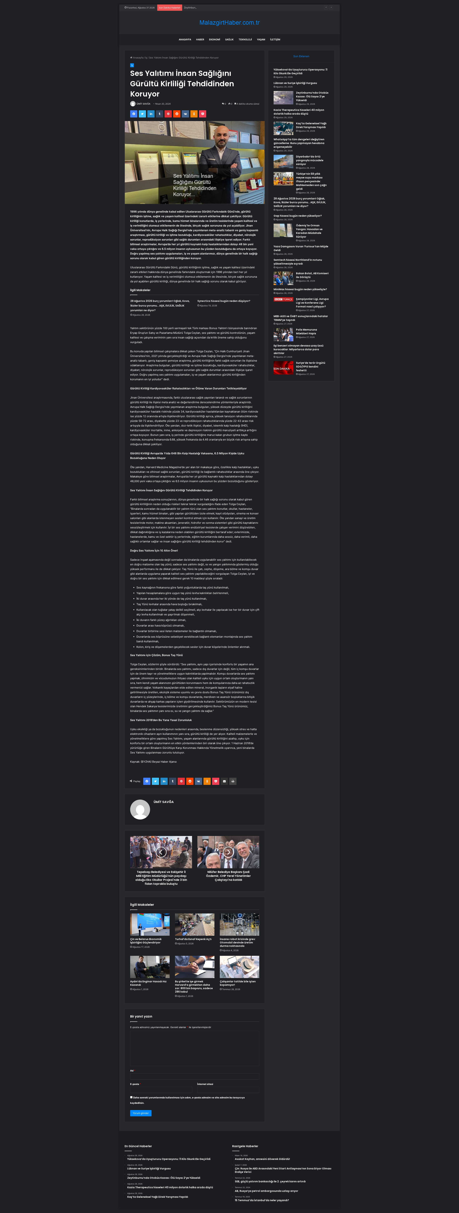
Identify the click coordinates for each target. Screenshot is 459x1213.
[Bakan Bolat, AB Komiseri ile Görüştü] (283, 278)
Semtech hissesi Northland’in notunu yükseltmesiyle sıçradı (298, 261)
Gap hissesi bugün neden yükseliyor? (298, 216)
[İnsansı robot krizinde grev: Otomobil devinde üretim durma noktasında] (239, 924)
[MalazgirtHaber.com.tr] (229, 22)
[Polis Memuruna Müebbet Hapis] (283, 334)
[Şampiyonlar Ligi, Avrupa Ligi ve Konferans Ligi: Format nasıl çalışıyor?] (283, 299)
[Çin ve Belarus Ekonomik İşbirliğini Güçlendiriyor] (150, 924)
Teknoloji (245, 39)
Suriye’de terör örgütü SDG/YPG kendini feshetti (310, 366)
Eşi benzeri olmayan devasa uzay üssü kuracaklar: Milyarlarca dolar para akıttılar (298, 349)
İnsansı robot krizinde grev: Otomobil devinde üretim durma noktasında (237, 942)
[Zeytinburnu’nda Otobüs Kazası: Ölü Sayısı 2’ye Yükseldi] (283, 97)
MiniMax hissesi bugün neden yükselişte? (300, 289)
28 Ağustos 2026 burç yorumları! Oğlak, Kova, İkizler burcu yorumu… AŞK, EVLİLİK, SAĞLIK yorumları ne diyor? (160, 305)
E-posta (135, 1084)
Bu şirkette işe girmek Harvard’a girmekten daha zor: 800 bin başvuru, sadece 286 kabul (194, 986)
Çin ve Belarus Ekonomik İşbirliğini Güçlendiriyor (146, 940)
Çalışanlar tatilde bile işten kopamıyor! (238, 983)
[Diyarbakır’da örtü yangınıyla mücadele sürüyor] (283, 161)
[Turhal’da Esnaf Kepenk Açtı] (194, 924)
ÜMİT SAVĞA (143, 103)
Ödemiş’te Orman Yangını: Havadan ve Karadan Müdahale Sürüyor (309, 231)
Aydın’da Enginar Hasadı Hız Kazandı (148, 983)
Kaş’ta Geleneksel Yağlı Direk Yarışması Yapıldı (311, 125)
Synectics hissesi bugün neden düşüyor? (223, 301)
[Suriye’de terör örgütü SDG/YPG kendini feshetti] (283, 368)
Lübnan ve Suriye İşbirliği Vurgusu (295, 83)
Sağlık (229, 39)
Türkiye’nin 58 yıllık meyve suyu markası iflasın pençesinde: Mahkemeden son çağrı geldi (311, 181)
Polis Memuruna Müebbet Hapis (306, 331)
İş (146, 57)
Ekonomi (214, 39)
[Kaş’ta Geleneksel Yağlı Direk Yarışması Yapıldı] (283, 128)
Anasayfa (185, 39)
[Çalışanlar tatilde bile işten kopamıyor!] (239, 967)
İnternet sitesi (205, 1084)
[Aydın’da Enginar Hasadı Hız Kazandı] (150, 967)
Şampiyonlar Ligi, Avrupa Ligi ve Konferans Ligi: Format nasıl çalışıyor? (312, 302)
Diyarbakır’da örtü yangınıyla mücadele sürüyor (309, 160)
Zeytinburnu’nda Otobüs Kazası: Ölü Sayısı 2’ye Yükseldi (215, 7)
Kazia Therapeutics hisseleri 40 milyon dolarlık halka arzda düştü (299, 112)
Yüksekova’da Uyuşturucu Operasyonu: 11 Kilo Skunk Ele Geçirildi (300, 71)
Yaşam (261, 39)
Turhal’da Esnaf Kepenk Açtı (193, 939)
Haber (200, 39)
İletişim (275, 39)
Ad (132, 1070)
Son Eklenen (301, 56)
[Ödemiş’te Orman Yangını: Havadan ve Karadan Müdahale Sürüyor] (283, 230)
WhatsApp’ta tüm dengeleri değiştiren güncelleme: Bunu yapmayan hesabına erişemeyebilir (299, 143)
